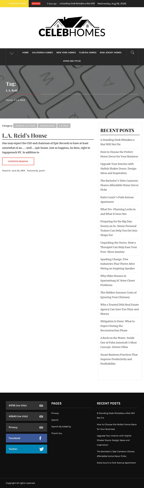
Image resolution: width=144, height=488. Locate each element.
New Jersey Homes (111, 52)
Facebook (14, 438)
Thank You (56, 433)
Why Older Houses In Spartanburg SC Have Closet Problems (117, 280)
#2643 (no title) (18, 416)
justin (42, 170)
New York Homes (66, 52)
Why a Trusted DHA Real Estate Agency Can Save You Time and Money (119, 309)
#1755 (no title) (72, 61)
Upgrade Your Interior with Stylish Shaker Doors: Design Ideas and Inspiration (118, 168)
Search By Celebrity (61, 426)
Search (54, 420)
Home (25, 52)
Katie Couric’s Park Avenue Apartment (116, 462)
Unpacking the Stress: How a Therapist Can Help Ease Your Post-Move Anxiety (118, 247)
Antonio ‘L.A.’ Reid (25, 125)
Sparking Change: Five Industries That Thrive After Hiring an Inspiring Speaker (117, 264)
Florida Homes (87, 52)
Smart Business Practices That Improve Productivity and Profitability (119, 359)
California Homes (42, 52)
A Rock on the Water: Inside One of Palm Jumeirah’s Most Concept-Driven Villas (118, 342)
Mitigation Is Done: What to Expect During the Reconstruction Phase (117, 326)
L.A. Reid (63, 125)
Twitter (13, 449)
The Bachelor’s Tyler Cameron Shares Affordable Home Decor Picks (119, 185)
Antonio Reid (47, 125)
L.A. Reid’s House (24, 135)
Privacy (13, 427)
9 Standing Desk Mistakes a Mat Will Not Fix (69, 3)
